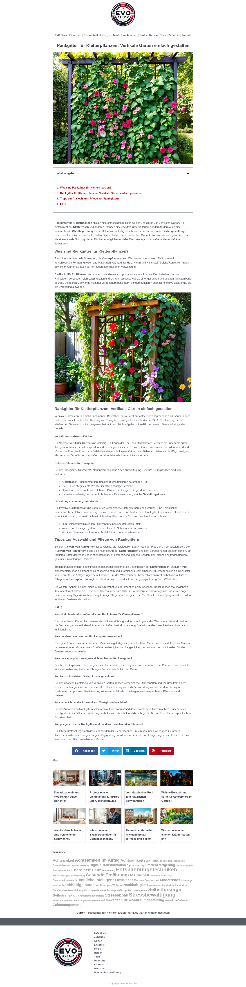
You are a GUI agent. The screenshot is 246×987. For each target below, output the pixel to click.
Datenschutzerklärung (107, 972)
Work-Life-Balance (176, 900)
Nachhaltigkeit (135, 885)
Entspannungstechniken (146, 869)
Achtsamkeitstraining (140, 860)
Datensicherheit (61, 865)
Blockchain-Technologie (172, 861)
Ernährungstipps (61, 875)
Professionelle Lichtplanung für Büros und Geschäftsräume (104, 796)
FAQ (63, 204)
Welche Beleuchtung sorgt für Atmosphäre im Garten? (176, 796)
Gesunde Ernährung (107, 874)
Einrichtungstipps (184, 865)
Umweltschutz (116, 900)
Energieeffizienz (86, 870)
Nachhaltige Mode (78, 885)
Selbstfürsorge (164, 889)
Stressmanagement (63, 900)
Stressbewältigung (152, 895)
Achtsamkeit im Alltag (97, 860)
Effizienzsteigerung (160, 865)
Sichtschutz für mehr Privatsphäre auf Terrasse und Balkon (139, 834)
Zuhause (173, 35)
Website (99, 968)
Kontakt (186, 35)
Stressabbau (116, 895)
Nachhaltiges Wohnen (109, 885)
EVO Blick (61, 35)
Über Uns (99, 960)
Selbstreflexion (65, 895)
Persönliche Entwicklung (174, 885)
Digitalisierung (136, 865)
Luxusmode (124, 880)
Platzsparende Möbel (95, 890)
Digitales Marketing (80, 865)
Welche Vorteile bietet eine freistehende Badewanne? (67, 834)
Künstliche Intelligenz (94, 880)
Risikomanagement (137, 890)
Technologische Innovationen (89, 900)
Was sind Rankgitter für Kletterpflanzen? (85, 187)
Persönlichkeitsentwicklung (68, 890)
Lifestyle (105, 35)
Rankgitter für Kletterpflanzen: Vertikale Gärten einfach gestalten (101, 193)
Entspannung (108, 870)
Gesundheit (91, 35)
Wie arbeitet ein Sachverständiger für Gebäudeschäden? (103, 834)
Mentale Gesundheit (146, 880)
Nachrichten (129, 35)
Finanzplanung (78, 876)
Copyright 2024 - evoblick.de (123, 983)
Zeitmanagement (66, 905)
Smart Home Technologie (91, 896)
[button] (188, 173)
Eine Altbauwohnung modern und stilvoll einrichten (67, 796)
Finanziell (75, 35)
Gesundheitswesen (63, 880)
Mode (116, 35)
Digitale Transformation (108, 865)
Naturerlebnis (155, 885)
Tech (163, 35)
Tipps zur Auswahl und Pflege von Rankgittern (89, 198)
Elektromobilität (62, 870)
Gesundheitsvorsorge (161, 875)
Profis (143, 35)
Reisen (153, 35)
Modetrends (170, 880)
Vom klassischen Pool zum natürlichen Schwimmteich (139, 796)
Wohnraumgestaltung (146, 900)
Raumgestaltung (116, 890)
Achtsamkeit (63, 860)
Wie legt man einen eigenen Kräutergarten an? (175, 834)
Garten (81, 912)
